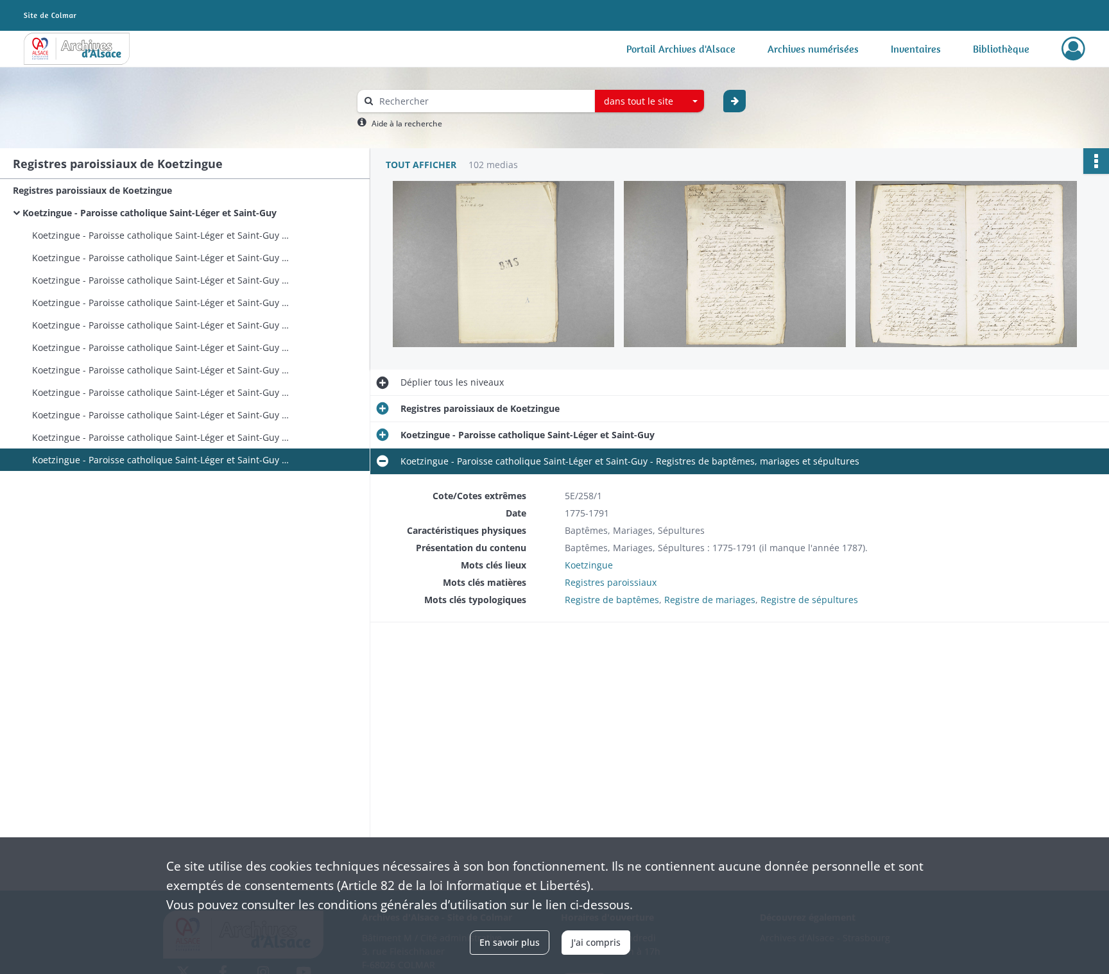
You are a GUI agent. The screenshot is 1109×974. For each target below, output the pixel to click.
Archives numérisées (813, 48)
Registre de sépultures (809, 600)
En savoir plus (509, 942)
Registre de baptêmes (612, 600)
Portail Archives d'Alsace (680, 48)
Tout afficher (421, 164)
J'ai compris (596, 942)
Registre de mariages (709, 600)
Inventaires (916, 48)
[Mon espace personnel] (1073, 49)
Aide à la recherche (407, 123)
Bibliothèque (1001, 48)
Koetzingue (589, 565)
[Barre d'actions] (1096, 161)
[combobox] (649, 101)
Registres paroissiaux (611, 582)
